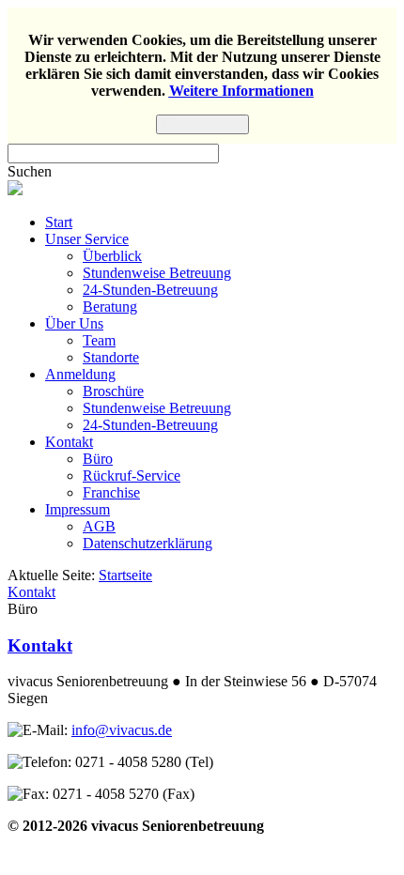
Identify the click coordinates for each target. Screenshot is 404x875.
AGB (99, 526)
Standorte (111, 357)
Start (58, 222)
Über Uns (74, 323)
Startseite (125, 575)
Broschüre (113, 391)
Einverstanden (202, 124)
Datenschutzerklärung (147, 543)
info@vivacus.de (121, 730)
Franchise (111, 492)
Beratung (110, 307)
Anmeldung (80, 374)
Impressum (77, 509)
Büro (98, 459)
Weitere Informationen (241, 91)
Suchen (30, 171)
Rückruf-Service (131, 476)
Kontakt (69, 442)
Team (99, 340)
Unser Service (87, 239)
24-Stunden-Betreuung (150, 290)
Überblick (112, 256)
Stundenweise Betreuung (157, 273)
